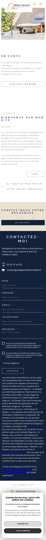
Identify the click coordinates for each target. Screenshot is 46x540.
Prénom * (9, 293)
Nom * (6, 281)
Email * (7, 305)
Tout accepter (23, 531)
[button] (12, 31)
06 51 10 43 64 (14, 264)
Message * (9, 329)
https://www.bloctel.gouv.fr (14, 452)
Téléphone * (11, 317)
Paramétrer (22, 523)
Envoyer (13, 371)
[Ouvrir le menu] (40, 3)
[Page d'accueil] (18, 6)
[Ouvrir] (34, 3)
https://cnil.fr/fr (34, 426)
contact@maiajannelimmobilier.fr (24, 270)
